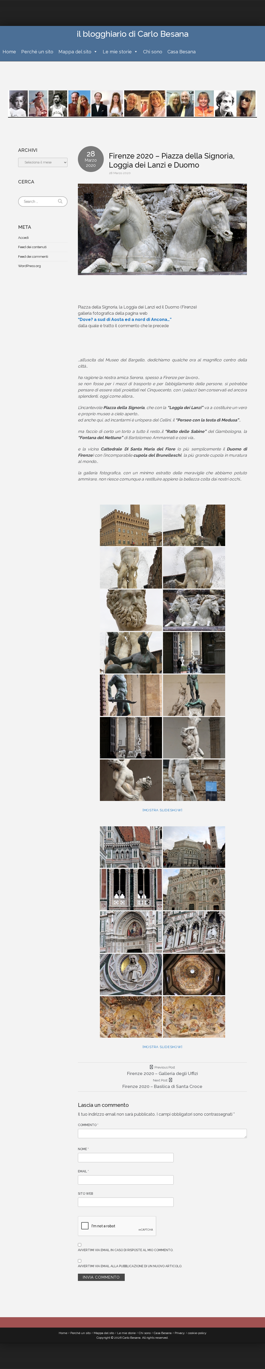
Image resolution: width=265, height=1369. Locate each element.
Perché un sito (37, 51)
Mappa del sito (74, 51)
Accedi (23, 238)
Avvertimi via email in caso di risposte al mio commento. (125, 1250)
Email (83, 1171)
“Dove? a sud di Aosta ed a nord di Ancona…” (125, 319)
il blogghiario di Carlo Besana (132, 34)
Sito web (85, 1193)
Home (9, 51)
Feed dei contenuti (32, 247)
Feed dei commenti (33, 257)
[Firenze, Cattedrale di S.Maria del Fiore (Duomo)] (131, 847)
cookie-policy (197, 1333)
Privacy (180, 1333)
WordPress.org (29, 266)
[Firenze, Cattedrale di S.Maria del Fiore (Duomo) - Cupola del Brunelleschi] (194, 974)
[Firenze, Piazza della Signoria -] (131, 525)
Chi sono (152, 51)
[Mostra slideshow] (162, 810)
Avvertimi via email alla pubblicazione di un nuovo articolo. (130, 1266)
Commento (88, 1125)
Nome (83, 1149)
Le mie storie (117, 51)
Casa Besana (181, 51)
